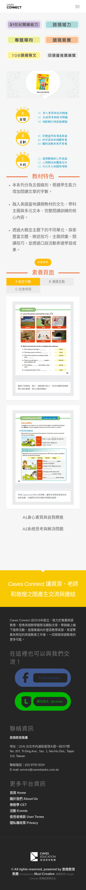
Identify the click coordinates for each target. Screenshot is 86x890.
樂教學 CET (18, 805)
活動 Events (19, 811)
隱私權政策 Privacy (24, 823)
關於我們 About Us (24, 798)
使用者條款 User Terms (27, 817)
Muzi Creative (44, 874)
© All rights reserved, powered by (36, 869)
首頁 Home (18, 792)
